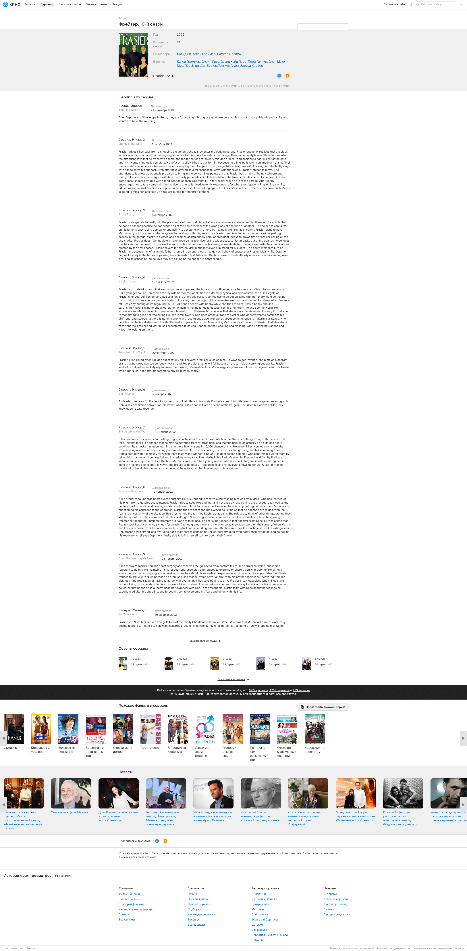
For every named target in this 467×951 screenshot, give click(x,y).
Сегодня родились (336, 914)
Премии (124, 914)
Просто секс (149, 747)
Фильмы (126, 888)
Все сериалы (196, 924)
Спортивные (260, 914)
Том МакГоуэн (228, 65)
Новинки (193, 894)
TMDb (234, 85)
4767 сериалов (279, 690)
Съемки (329, 909)
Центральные (261, 904)
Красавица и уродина (40, 749)
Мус (180, 65)
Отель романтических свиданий (286, 752)
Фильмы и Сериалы (265, 919)
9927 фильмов (258, 690)
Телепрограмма (265, 888)
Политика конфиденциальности (393, 948)
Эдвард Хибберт (252, 65)
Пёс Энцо (192, 65)
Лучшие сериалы (199, 904)
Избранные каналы (264, 899)
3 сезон (228, 658)
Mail (6, 948)
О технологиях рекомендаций (358, 948)
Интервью (330, 894)
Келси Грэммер (204, 54)
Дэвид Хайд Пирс (233, 61)
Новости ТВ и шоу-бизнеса (270, 935)
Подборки (194, 909)
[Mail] (5, 4)
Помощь (257, 940)
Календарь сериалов (201, 914)
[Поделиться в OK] (287, 76)
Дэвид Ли (184, 54)
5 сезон (320, 658)
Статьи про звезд (335, 904)
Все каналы (259, 929)
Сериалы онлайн (199, 899)
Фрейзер (10, 747)
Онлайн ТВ (259, 894)
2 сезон (182, 658)
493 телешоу (301, 690)
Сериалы (196, 888)
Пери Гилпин (257, 61)
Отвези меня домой (122, 749)
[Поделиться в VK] (279, 76)
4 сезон (274, 658)
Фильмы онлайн (129, 894)
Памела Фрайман (230, 54)
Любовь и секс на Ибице (229, 752)
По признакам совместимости (260, 754)
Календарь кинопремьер (135, 909)
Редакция (335, 948)
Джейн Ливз (210, 61)
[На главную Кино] (14, 4)
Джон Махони (278, 61)
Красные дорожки (336, 899)
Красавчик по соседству (314, 749)
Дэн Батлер (208, 65)
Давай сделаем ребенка (203, 752)
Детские (257, 924)
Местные (258, 909)
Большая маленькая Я (67, 749)
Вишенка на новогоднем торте (94, 752)
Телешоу (194, 919)
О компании (17, 948)
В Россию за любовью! (177, 749)
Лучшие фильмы (129, 899)
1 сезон (136, 658)
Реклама (31, 948)
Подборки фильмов (131, 904)
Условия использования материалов (433, 948)
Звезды (330, 888)
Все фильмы (127, 919)
